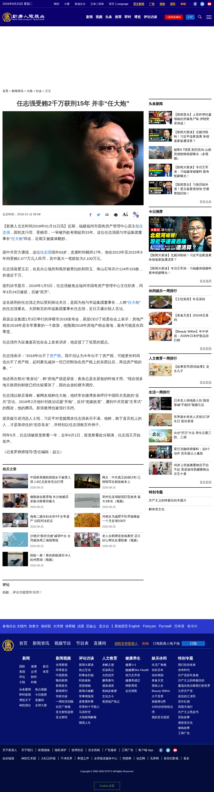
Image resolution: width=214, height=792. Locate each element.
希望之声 (83, 758)
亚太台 (104, 626)
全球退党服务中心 (105, 758)
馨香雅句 (108, 680)
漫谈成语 (108, 685)
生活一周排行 (159, 392)
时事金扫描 (86, 675)
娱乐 (46, 666)
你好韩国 (157, 675)
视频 (99, 17)
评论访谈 (150, 17)
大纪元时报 (48, 758)
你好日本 (157, 670)
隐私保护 (60, 750)
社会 (39, 91)
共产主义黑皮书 (188, 712)
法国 (80, 626)
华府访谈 (62, 696)
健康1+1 (130, 664)
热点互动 (85, 670)
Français (149, 626)
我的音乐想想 (160, 717)
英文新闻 (138, 3)
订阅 (193, 643)
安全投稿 (94, 750)
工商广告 (184, 733)
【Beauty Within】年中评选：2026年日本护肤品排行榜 (191, 336)
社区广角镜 (63, 706)
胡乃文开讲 (132, 675)
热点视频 (41, 689)
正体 (93, 3)
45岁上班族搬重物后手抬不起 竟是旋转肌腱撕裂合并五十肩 (191, 469)
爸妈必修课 (109, 691)
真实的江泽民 (187, 696)
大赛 (67, 3)
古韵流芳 (108, 675)
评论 (22, 676)
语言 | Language (118, 3)
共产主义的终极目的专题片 (167, 500)
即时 (128, 17)
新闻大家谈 (86, 664)
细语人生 (85, 722)
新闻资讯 (17, 91)
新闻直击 (62, 685)
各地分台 (80, 3)
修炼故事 (184, 728)
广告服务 (111, 750)
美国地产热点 (111, 701)
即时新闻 (25, 694)
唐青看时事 (86, 701)
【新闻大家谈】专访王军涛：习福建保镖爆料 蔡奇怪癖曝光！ (191, 171)
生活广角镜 (159, 664)
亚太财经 (62, 717)
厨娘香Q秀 (159, 701)
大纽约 (22, 626)
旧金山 (91, 626)
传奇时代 (184, 670)
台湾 (34, 671)
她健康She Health (137, 670)
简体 (101, 3)
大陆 (30, 91)
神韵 (56, 3)
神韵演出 (25, 705)
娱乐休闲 (159, 658)
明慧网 (126, 758)
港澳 (34, 666)
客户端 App (145, 750)
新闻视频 (63, 658)
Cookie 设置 (107, 785)
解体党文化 (156, 509)
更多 (186, 758)
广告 (152, 3)
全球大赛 (41, 705)
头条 (108, 17)
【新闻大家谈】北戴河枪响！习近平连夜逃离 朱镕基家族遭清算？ (191, 136)
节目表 (82, 643)
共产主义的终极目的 (191, 680)
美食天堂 (157, 680)
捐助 (162, 3)
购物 (183, 3)
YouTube (209, 4)
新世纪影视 (171, 758)
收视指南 (44, 750)
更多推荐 (205, 281)
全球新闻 (62, 664)
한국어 (192, 626)
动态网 (140, 758)
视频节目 (62, 643)
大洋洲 (58, 626)
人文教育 (109, 658)
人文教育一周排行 (163, 358)
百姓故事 (184, 717)
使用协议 (77, 750)
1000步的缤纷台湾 (162, 709)
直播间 (100, 643)
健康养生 (132, 658)
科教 (34, 682)
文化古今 (108, 696)
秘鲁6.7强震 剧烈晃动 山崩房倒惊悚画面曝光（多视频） (192, 154)
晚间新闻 (62, 680)
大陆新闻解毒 (88, 717)
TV (190, 17)
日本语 (179, 626)
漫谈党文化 (185, 722)
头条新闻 (156, 104)
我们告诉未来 (187, 664)
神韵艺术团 (28, 758)
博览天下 (25, 700)
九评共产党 (185, 691)
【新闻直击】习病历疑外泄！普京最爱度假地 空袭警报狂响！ (191, 189)
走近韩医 (131, 691)
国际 (22, 666)
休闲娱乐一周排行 (163, 291)
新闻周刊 (62, 691)
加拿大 (34, 626)
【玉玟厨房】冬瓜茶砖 (189, 299)
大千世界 (157, 696)
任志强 (45, 252)
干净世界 (66, 758)
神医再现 (131, 685)
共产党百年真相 (188, 675)
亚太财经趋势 (64, 712)
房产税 (55, 356)
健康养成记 (132, 680)
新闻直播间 (174, 17)
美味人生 (157, 685)
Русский (165, 626)
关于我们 (27, 750)
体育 (46, 671)
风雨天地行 (185, 706)
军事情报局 (86, 696)
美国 (22, 671)
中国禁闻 (62, 675)
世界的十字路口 (89, 706)
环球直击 (62, 670)
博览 (137, 17)
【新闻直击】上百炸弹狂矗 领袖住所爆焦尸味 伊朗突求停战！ (192, 119)
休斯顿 (70, 626)
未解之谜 (108, 664)
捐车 (173, 3)
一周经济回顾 (64, 701)
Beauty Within (161, 691)
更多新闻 (205, 348)
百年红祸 (184, 701)
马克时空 (85, 712)
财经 (34, 676)
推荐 (118, 17)
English (134, 626)
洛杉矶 (46, 626)
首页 (5, 91)
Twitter (202, 4)
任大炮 (17, 239)
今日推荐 (156, 212)
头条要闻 (25, 689)
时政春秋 (85, 680)
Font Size (125, 214)
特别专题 (156, 492)
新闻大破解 (86, 691)
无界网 (154, 758)
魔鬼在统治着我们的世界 (194, 685)
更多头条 (205, 201)
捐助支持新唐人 (126, 643)
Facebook (195, 4)
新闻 (89, 17)
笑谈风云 (108, 670)
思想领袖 (85, 685)
